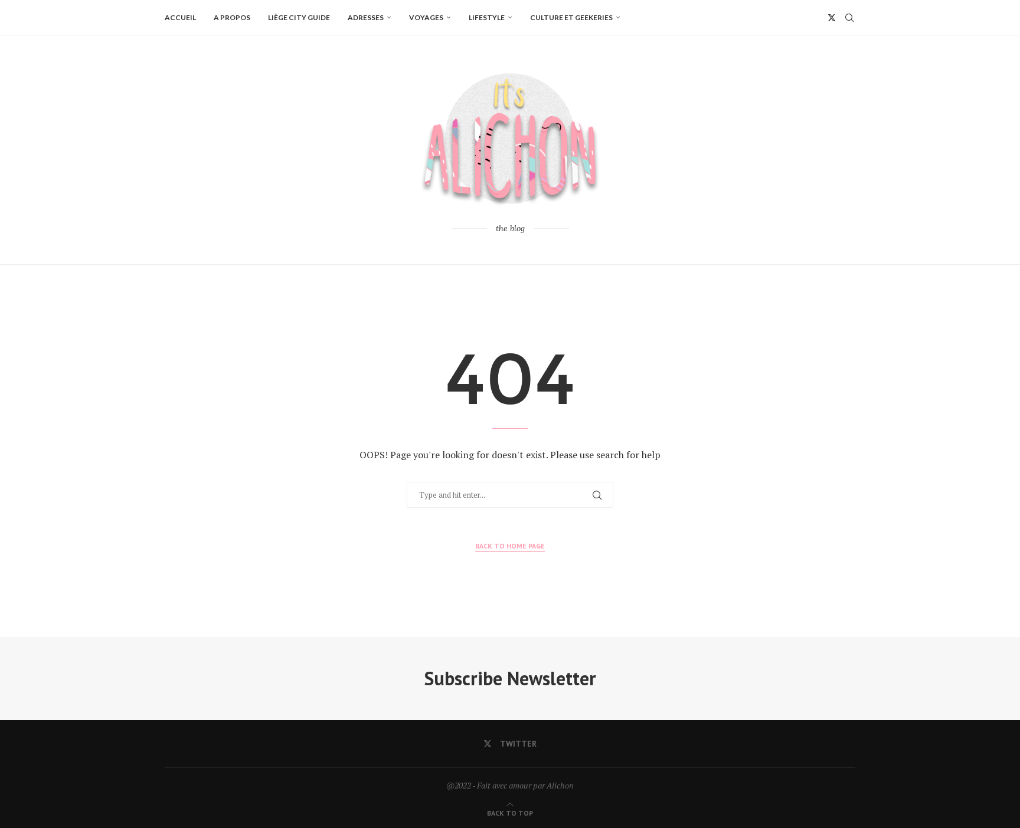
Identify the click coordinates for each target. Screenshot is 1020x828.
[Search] (849, 18)
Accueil (180, 17)
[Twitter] (832, 18)
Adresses (366, 17)
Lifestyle (487, 17)
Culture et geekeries (571, 17)
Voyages (426, 17)
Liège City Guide (299, 17)
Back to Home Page (510, 545)
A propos (232, 17)
